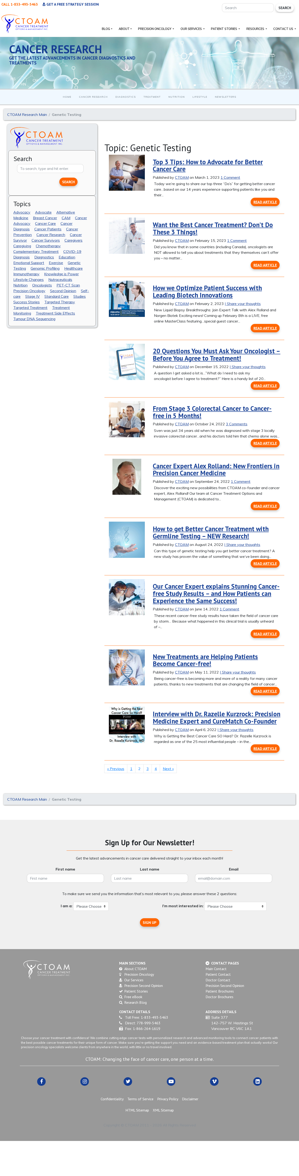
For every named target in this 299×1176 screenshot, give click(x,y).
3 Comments (236, 424)
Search (284, 7)
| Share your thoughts (243, 303)
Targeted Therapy (59, 301)
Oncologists (42, 285)
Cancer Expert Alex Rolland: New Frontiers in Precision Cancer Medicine (216, 469)
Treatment (152, 96)
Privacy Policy (167, 1099)
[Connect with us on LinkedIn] (258, 1081)
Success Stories (26, 301)
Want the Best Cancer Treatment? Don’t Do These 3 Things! (213, 228)
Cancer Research (93, 96)
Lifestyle (199, 96)
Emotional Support (28, 262)
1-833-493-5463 (154, 1017)
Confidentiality (112, 1099)
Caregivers (73, 240)
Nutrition (176, 96)
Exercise (56, 262)
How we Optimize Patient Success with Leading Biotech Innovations (207, 291)
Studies (79, 296)
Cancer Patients (47, 228)
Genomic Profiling (45, 268)
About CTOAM (135, 968)
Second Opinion (63, 290)
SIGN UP (150, 922)
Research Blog (135, 1002)
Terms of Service (140, 1099)
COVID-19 (72, 251)
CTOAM (182, 177)
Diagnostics (125, 96)
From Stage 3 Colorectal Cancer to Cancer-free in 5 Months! (212, 412)
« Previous (115, 768)
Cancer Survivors (46, 240)
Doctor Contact (218, 980)
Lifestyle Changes (28, 279)
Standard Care (56, 296)
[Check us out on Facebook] (41, 1081)
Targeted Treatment (30, 307)
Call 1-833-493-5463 (19, 4)
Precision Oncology (29, 290)
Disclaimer (190, 1099)
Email (233, 869)
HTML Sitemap (137, 1110)
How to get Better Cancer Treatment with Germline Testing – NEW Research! (211, 532)
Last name (149, 869)
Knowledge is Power (61, 273)
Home (67, 96)
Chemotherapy (48, 245)
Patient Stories (136, 991)
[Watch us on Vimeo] (214, 1081)
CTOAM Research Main (27, 114)
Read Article (265, 202)
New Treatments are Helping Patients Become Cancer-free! (205, 660)
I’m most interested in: (182, 906)
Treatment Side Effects (55, 313)
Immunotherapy (26, 273)
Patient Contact (218, 974)
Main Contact (216, 968)
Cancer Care (45, 223)
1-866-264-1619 (146, 1028)
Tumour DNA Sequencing (34, 318)
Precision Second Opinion (143, 985)
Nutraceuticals (60, 279)
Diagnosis (21, 257)
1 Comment (230, 177)
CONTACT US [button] (283, 29)
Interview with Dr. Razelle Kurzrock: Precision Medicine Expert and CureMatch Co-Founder (216, 717)
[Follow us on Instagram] (85, 1081)
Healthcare (73, 268)
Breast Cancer (45, 217)
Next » (168, 768)
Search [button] (68, 181)
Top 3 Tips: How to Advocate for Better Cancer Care (208, 165)
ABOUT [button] (124, 29)
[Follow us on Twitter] (128, 1081)
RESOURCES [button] (255, 29)
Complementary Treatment (36, 251)
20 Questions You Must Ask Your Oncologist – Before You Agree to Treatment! (216, 354)
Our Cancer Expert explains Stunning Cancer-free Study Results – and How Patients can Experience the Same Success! (216, 593)
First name (65, 869)
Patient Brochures (220, 991)
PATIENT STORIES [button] (224, 29)
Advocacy (21, 212)
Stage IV (32, 296)
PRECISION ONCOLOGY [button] (155, 29)
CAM (66, 217)
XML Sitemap (163, 1110)
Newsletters (225, 96)
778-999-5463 (148, 1023)
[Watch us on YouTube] (171, 1081)
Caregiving (22, 245)
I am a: (66, 906)
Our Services (133, 980)
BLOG (106, 29)
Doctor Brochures (219, 996)
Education (67, 257)
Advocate (43, 212)
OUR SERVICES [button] (192, 29)
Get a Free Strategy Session (72, 4)
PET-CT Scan (68, 285)
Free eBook (133, 996)
